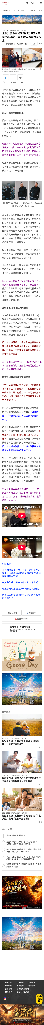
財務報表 (8, 991)
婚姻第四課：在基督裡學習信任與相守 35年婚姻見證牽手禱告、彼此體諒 (22, 780)
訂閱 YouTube (22, 618)
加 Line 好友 (12, 613)
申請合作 (20, 985)
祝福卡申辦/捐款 (23, 991)
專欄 (40, 10)
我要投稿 (31, 982)
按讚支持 (32, 613)
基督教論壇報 (19, 10)
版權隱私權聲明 (23, 988)
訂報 (27, 3)
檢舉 (40, 43)
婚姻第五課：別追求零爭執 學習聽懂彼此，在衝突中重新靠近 (20, 742)
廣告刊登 (8, 985)
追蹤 (34, 44)
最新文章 (6, 10)
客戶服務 (31, 985)
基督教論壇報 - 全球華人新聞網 (5, 3)
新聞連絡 (20, 982)
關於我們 (8, 982)
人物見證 (31, 10)
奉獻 (31, 3)
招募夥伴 (8, 988)
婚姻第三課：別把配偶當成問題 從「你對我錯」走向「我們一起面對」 (21, 817)
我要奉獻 (13, 631)
